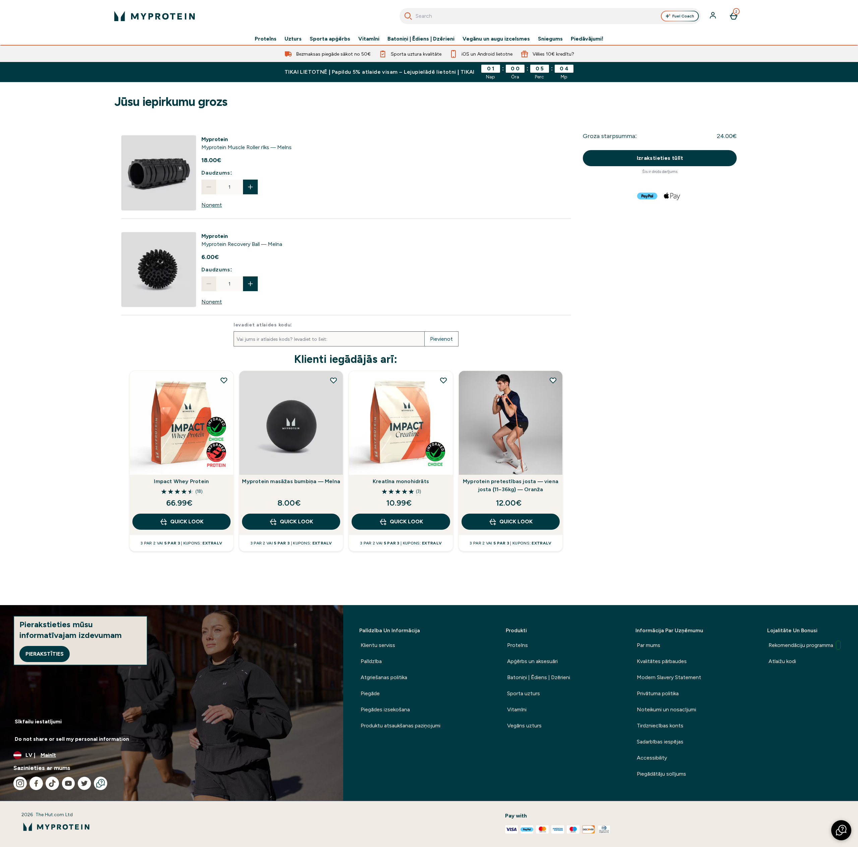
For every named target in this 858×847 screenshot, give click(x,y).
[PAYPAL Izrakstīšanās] (647, 196)
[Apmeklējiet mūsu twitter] (84, 783)
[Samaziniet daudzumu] (208, 187)
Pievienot (441, 339)
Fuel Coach (683, 16)
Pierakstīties (44, 654)
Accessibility (652, 758)
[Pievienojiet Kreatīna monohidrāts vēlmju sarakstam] (443, 380)
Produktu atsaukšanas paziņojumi (400, 725)
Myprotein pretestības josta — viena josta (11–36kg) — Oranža (510, 485)
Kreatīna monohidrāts (401, 481)
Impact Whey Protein (181, 481)
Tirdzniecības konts (660, 725)
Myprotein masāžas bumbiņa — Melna (291, 481)
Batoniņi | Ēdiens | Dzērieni (420, 39)
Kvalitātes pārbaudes (662, 661)
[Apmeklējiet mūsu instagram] (20, 783)
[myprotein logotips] (154, 16)
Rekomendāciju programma (801, 645)
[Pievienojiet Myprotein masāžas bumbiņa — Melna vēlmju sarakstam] (333, 380)
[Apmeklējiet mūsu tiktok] (52, 783)
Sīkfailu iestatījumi (38, 721)
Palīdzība (371, 661)
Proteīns (266, 39)
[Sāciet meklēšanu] (408, 16)
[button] (841, 830)
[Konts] (713, 16)
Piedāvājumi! (587, 39)
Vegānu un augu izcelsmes (496, 39)
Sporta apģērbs (330, 39)
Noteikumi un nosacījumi (666, 709)
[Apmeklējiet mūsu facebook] (36, 783)
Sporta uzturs (523, 693)
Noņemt (211, 205)
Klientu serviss (378, 645)
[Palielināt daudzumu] (250, 187)
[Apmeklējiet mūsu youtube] (68, 783)
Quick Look (186, 521)
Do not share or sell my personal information (72, 739)
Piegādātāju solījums (661, 774)
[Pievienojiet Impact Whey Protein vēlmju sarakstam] (224, 380)
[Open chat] (100, 783)
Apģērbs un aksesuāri (532, 661)
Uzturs (293, 39)
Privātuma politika (658, 693)
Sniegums (550, 39)
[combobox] (550, 16)
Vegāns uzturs (524, 725)
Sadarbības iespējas (660, 741)
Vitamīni (368, 39)
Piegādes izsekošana (385, 709)
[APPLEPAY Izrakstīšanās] (672, 196)
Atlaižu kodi (782, 661)
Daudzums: (216, 173)
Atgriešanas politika (384, 677)
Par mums (648, 645)
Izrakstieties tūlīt (660, 158)
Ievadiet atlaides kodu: (263, 324)
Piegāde (370, 693)
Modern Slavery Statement (669, 677)
